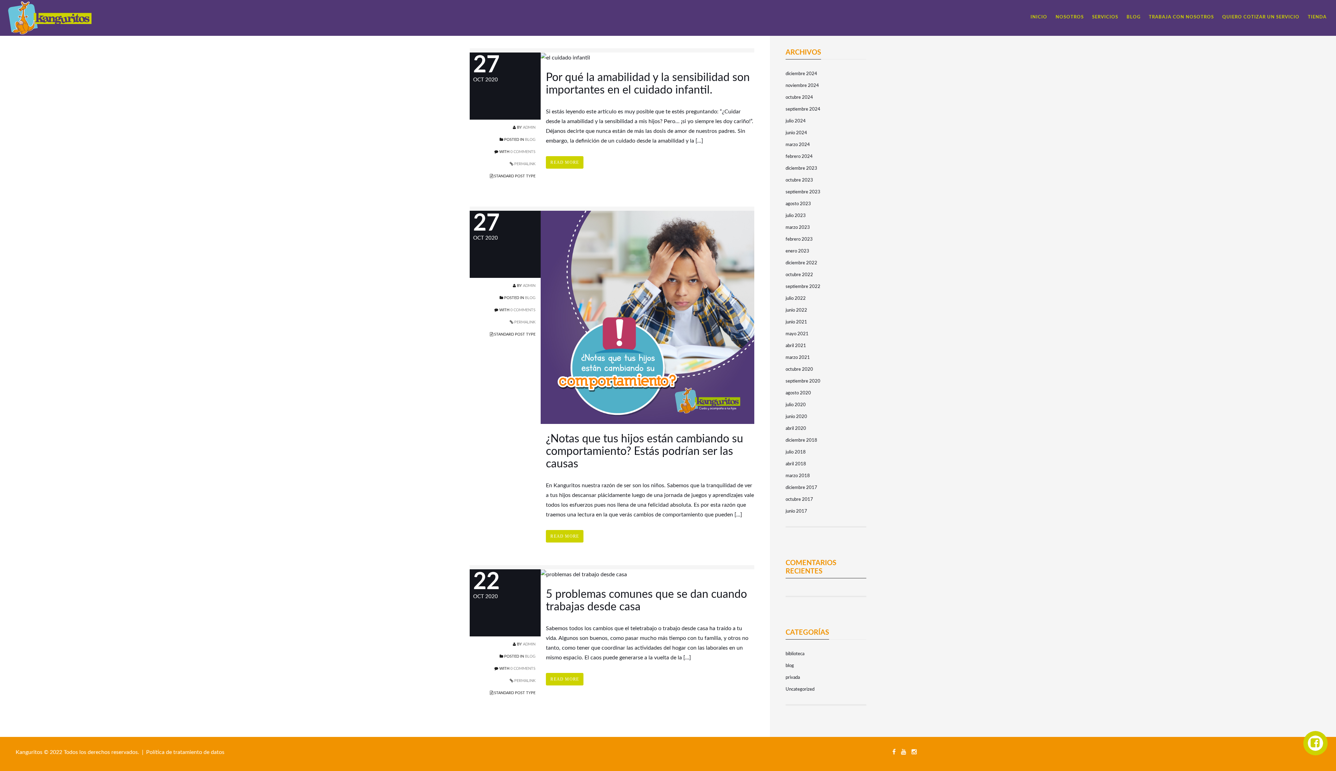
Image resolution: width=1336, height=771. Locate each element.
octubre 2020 (799, 369)
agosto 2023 (798, 204)
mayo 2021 (797, 334)
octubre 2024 (799, 97)
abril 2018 (796, 464)
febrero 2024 (799, 156)
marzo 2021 (798, 357)
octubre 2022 (799, 275)
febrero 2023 (799, 239)
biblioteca (795, 654)
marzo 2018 (798, 476)
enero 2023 (797, 251)
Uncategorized (800, 689)
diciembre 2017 (801, 487)
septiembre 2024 (803, 109)
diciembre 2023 (801, 168)
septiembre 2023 (803, 192)
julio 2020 (796, 405)
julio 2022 (796, 298)
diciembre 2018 (801, 440)
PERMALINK (524, 164)
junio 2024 (796, 133)
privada (793, 677)
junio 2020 (796, 417)
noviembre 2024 (802, 85)
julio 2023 (796, 216)
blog (530, 140)
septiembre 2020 (803, 381)
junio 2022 (796, 310)
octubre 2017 (799, 499)
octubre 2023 (799, 180)
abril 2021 (796, 346)
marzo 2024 (798, 145)
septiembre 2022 (803, 286)
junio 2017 (796, 511)
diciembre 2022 (801, 263)
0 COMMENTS (522, 152)
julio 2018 (796, 452)
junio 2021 (796, 322)
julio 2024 (796, 121)
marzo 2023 (798, 227)
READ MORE (564, 162)
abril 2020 (796, 428)
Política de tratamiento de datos (185, 752)
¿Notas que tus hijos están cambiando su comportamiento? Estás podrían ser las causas (644, 451)
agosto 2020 (798, 393)
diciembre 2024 (801, 74)
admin (529, 127)
